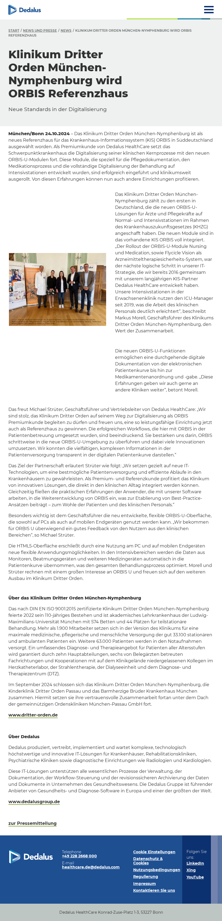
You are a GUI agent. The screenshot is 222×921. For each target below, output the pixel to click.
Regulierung (145, 876)
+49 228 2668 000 (79, 856)
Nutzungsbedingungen (156, 869)
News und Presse (40, 30)
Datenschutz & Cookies (148, 860)
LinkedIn (195, 863)
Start (13, 30)
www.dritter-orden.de (33, 715)
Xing (191, 870)
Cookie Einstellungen (154, 851)
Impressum (144, 883)
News (66, 30)
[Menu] (209, 9)
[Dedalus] (24, 10)
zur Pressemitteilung (32, 823)
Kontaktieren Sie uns (154, 890)
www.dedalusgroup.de (34, 801)
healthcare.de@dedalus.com (91, 867)
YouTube (195, 877)
